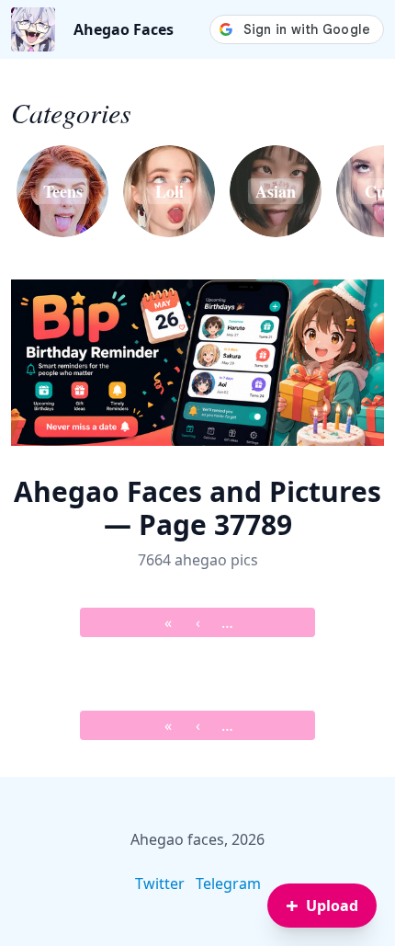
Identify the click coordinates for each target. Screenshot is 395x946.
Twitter (160, 883)
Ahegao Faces (123, 29)
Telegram (228, 883)
